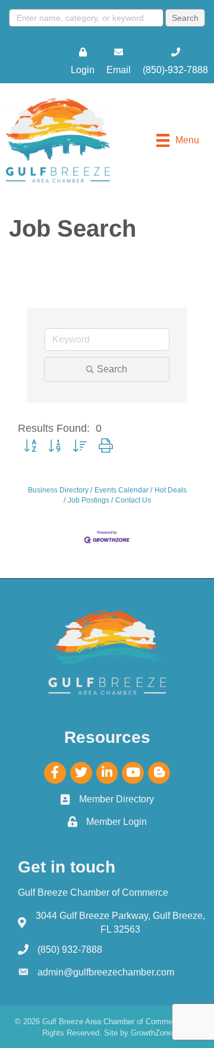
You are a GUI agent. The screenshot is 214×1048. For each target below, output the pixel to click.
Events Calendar (122, 490)
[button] (30, 446)
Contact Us (133, 500)
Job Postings (88, 500)
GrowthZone (151, 1032)
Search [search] (112, 369)
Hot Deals (171, 490)
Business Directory (58, 490)
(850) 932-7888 (69, 950)
